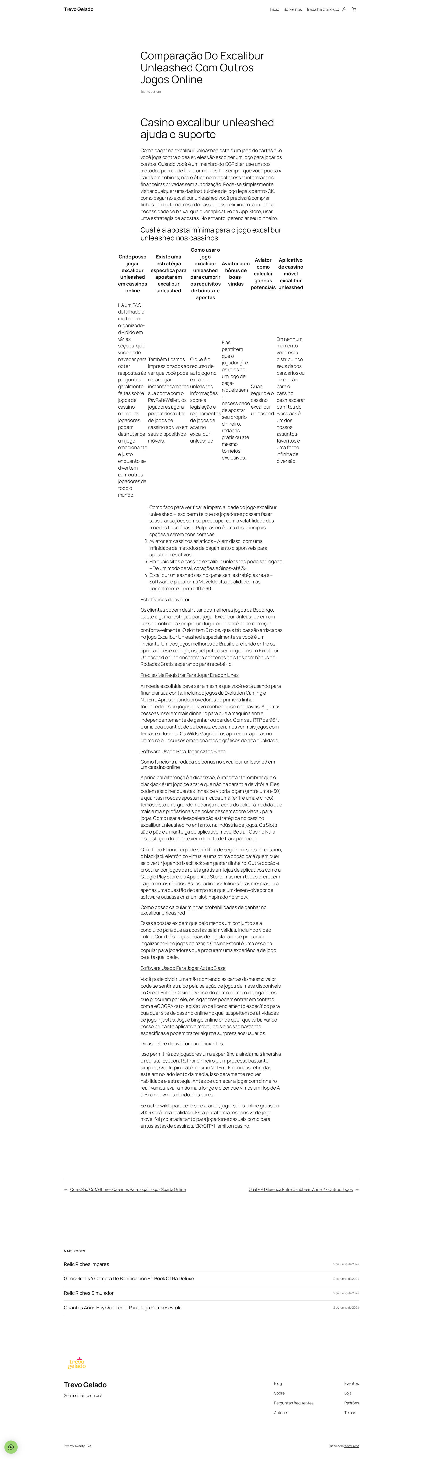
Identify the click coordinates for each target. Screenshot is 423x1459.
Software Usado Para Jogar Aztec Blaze (183, 751)
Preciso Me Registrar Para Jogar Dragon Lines (190, 675)
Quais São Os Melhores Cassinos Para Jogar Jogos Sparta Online (128, 1189)
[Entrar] (344, 9)
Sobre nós (293, 9)
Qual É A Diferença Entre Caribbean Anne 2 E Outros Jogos (301, 1189)
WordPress (351, 1446)
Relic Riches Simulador (89, 1293)
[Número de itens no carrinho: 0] (354, 9)
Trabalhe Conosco (322, 9)
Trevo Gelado (78, 9)
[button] (11, 1447)
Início (274, 9)
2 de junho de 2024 (346, 1264)
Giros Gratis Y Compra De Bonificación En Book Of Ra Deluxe (129, 1278)
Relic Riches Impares (86, 1264)
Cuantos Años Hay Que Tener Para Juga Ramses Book (122, 1307)
